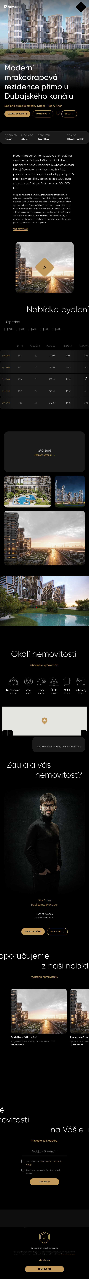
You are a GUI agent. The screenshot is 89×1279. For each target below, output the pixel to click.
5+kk (47, 329)
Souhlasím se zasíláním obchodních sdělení (43, 1172)
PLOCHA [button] (50, 346)
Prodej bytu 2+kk (19, 990)
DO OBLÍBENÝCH (58, 113)
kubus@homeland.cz (44, 917)
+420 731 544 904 (44, 914)
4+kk (35, 329)
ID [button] (17, 346)
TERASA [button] (66, 346)
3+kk (23, 329)
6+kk (59, 329)
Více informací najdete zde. (66, 1254)
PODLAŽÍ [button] (34, 346)
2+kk (11, 329)
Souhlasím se (43, 1163)
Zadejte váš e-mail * (44, 1151)
